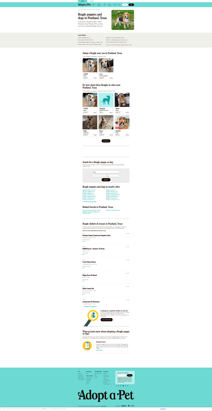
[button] (94, 78)
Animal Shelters (89, 377)
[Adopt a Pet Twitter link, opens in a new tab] (119, 386)
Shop (119, 4)
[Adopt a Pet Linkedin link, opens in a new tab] (128, 386)
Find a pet (80, 373)
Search (106, 179)
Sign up (131, 5)
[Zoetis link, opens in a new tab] (132, 405)
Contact (96, 376)
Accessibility (105, 379)
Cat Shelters (88, 380)
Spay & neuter (80, 376)
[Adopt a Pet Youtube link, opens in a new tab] (123, 386)
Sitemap (104, 373)
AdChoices (105, 382)
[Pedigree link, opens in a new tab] (128, 406)
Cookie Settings (103, 406)
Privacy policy (106, 375)
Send (130, 375)
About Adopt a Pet (98, 373)
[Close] (210, 409)
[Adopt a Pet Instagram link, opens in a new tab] (126, 386)
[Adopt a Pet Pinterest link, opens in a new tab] (121, 386)
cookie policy (44, 408)
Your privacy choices (107, 383)
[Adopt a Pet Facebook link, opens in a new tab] (116, 386)
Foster (115, 4)
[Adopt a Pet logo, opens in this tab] (106, 397)
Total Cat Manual (81, 379)
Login (125, 4)
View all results (106, 140)
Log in (87, 383)
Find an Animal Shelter (106, 319)
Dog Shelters (88, 379)
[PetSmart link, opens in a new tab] (123, 405)
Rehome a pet (80, 375)
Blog (95, 375)
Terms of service (106, 376)
